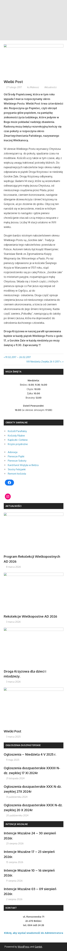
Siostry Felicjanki (17, 469)
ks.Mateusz (33, 87)
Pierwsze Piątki (16, 456)
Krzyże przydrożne (18, 444)
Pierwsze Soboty (17, 460)
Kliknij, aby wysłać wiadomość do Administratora (33, 932)
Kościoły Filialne (16, 435)
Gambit (38, 946)
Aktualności (50, 87)
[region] (33, 20)
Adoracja (12, 452)
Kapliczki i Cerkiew (18, 439)
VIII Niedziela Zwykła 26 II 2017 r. (44, 361)
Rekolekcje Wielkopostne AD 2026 (30, 616)
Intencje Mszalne (17, 824)
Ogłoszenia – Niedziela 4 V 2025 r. (30, 754)
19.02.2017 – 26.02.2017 (18, 357)
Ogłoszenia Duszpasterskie (23, 745)
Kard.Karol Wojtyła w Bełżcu (23, 465)
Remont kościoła (17, 473)
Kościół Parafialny (17, 431)
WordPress (23, 946)
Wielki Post (12, 731)
